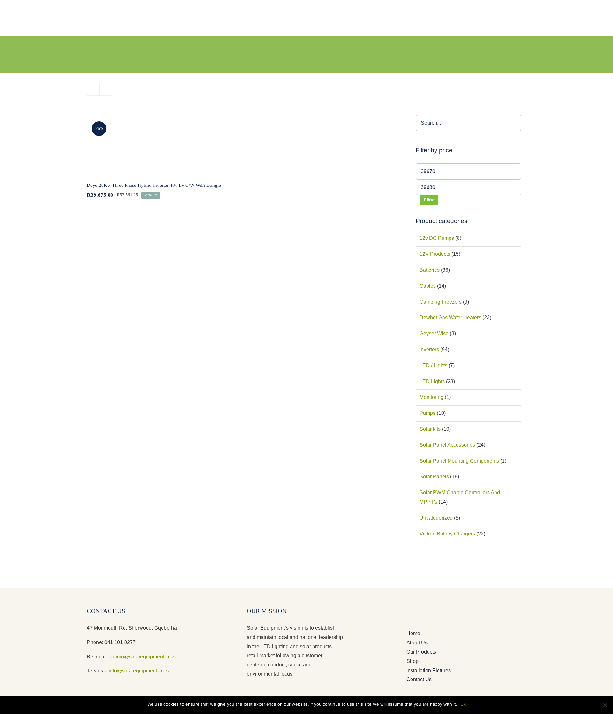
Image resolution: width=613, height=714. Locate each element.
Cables (428, 286)
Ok (463, 704)
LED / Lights (433, 365)
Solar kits (430, 429)
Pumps (427, 413)
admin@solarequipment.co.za (144, 656)
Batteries (430, 270)
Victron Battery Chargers (447, 533)
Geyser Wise (434, 333)
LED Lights (432, 381)
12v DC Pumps (437, 238)
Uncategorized (436, 517)
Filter (429, 199)
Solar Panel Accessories (447, 445)
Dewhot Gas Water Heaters (450, 317)
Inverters (429, 349)
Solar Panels (434, 476)
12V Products (435, 254)
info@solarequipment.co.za (138, 670)
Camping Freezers (441, 302)
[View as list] (106, 89)
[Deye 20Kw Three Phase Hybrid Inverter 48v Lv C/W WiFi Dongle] (161, 144)
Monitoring (431, 397)
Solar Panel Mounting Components (459, 461)
